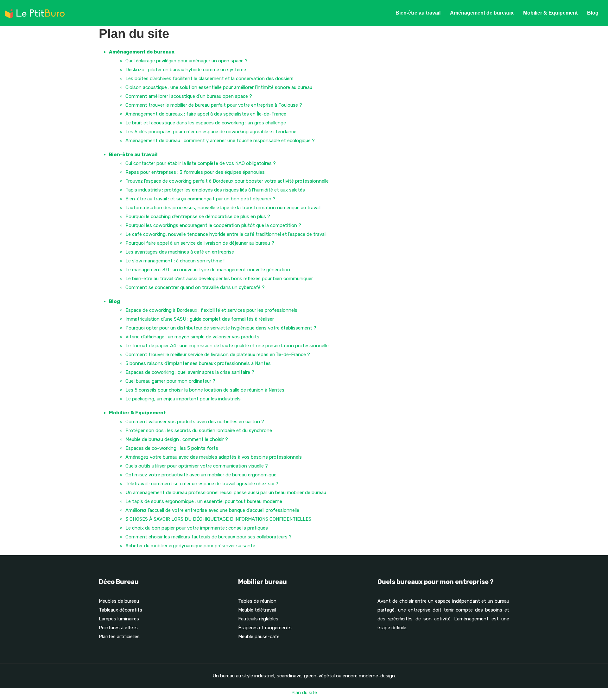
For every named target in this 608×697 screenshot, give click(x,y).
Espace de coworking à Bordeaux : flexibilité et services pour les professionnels (211, 310)
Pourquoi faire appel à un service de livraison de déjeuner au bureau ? (199, 243)
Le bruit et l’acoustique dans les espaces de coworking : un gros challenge (205, 123)
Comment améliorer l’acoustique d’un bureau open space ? (188, 96)
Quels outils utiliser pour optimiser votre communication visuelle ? (196, 466)
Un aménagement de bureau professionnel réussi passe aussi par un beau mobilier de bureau (225, 492)
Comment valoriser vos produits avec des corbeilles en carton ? (194, 421)
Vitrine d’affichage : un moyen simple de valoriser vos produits (192, 337)
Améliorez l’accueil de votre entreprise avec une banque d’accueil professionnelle (212, 510)
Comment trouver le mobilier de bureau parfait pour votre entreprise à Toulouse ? (213, 105)
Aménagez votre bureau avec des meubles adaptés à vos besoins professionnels (213, 457)
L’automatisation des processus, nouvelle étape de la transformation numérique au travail (222, 207)
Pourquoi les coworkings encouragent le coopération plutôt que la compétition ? (213, 225)
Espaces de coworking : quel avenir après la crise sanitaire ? (189, 372)
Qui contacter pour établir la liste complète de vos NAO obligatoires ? (200, 163)
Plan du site (304, 692)
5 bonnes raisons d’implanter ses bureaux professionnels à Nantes (198, 363)
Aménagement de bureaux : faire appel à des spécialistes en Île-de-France (205, 114)
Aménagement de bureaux (482, 13)
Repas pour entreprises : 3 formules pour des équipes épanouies (195, 172)
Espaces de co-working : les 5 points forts (171, 448)
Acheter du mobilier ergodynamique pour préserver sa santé (190, 546)
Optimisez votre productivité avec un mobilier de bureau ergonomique (200, 475)
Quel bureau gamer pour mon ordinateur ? (170, 381)
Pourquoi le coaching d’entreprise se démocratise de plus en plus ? (197, 216)
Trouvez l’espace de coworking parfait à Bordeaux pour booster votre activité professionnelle (227, 181)
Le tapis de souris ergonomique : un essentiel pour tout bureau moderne (203, 501)
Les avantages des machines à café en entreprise (179, 252)
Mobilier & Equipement (550, 13)
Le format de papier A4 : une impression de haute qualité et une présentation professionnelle (227, 345)
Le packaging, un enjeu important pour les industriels (183, 399)
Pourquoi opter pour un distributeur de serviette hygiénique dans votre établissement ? (220, 328)
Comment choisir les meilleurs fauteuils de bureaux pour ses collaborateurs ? (208, 537)
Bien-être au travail (418, 13)
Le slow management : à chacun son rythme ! (175, 261)
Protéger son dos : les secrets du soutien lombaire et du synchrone (198, 430)
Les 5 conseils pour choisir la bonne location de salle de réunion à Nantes (204, 390)
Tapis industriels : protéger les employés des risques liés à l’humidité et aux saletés (215, 190)
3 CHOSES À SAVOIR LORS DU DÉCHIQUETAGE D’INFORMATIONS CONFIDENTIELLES (218, 519)
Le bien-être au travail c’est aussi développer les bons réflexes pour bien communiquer (219, 278)
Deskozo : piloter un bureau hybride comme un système (185, 69)
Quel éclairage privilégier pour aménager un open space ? (186, 61)
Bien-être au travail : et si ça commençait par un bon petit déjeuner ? (200, 199)
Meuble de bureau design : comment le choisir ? (176, 439)
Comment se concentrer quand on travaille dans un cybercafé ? (195, 287)
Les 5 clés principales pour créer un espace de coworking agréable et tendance (210, 132)
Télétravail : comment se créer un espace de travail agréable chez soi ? (201, 484)
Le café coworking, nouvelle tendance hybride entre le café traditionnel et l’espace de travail (225, 234)
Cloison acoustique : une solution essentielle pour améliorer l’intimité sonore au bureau (218, 87)
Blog (592, 13)
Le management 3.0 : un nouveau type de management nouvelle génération (207, 270)
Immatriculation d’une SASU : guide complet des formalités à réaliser (199, 319)
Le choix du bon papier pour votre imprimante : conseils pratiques (196, 528)
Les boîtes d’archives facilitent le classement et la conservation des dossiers (209, 78)
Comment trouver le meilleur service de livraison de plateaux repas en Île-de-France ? (217, 354)
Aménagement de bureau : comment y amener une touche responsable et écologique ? (220, 140)
